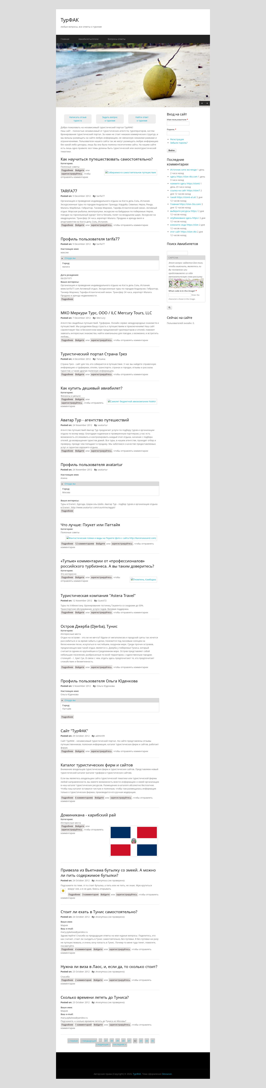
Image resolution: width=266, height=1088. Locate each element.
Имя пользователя (177, 119)
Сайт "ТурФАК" (74, 730)
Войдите (79, 170)
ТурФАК (70, 19)
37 (106, 1040)
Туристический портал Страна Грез (94, 353)
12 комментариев (84, 543)
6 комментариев (84, 797)
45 (152, 1040)
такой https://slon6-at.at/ (183, 197)
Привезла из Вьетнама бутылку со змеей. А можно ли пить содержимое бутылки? (108, 872)
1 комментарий (83, 1024)
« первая (73, 1040)
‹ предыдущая (88, 1040)
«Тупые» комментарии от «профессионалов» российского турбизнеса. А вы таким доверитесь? (107, 563)
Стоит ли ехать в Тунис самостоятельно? (99, 911)
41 (129, 1040)
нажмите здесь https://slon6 (185, 183)
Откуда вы (70, 258)
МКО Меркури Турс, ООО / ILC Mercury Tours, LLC (106, 312)
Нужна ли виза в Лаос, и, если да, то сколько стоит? (109, 966)
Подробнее (67, 170)
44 (147, 1040)
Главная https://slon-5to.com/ (185, 204)
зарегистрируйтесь (71, 173)
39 (117, 1040)
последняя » (119, 1044)
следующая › (103, 1044)
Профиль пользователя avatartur (92, 464)
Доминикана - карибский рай (88, 814)
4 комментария (83, 949)
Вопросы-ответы (116, 39)
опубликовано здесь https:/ (184, 218)
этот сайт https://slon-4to (183, 231)
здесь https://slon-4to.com (183, 176)
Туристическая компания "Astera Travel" (98, 595)
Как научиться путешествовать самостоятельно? (107, 159)
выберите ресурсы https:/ (184, 211)
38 (112, 1040)
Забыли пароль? (178, 142)
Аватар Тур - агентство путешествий (95, 419)
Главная (65, 39)
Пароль (171, 129)
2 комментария (83, 980)
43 (141, 1040)
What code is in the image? (183, 290)
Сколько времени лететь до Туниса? (95, 997)
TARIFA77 (69, 190)
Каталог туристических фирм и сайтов (97, 764)
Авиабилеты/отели (89, 39)
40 (123, 1040)
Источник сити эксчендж (183, 169)
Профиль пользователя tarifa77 (90, 238)
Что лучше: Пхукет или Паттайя (90, 524)
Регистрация (177, 139)
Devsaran (167, 1073)
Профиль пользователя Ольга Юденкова (99, 680)
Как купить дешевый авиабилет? (91, 388)
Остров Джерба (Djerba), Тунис (89, 626)
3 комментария (90, 894)
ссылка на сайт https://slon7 (185, 190)
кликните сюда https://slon (184, 224)
